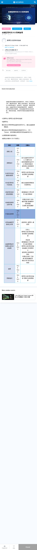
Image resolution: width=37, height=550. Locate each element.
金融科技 (16, 70)
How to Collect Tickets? (13, 65)
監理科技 (24, 70)
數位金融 (8, 70)
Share (32, 6)
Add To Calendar (9, 47)
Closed (28, 547)
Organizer (4, 548)
